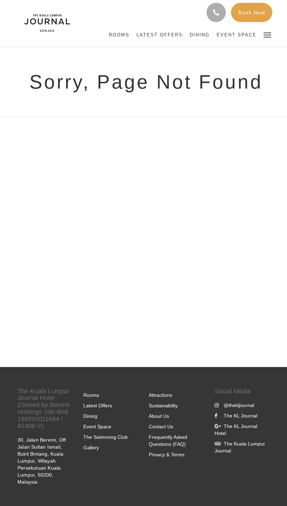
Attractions (160, 395)
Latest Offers (97, 405)
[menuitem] (119, 35)
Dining (90, 416)
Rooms (91, 395)
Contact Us (161, 426)
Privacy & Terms (166, 454)
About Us (159, 416)
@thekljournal (239, 405)
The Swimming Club (105, 437)
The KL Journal (240, 416)
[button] (267, 34)
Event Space (97, 426)
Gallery (91, 447)
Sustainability (163, 405)
